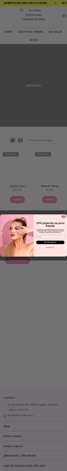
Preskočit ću (50, 247)
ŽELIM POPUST (50, 242)
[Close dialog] (63, 216)
